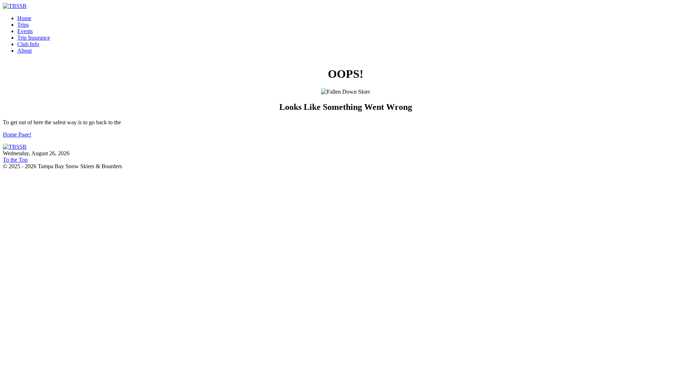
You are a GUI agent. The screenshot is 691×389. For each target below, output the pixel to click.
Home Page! (17, 134)
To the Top (15, 160)
